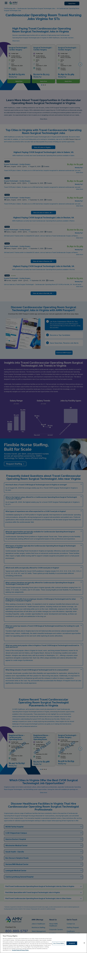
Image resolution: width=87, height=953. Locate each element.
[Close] (84, 943)
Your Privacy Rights (58, 943)
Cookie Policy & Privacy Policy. (20, 950)
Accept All (72, 943)
